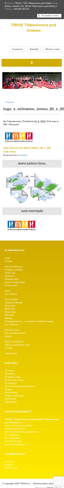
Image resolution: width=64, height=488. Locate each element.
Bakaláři (34, 49)
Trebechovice (14, 121)
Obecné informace (14, 266)
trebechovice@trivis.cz (16, 444)
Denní (8, 291)
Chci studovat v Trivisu (50, 16)
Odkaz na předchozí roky (17, 345)
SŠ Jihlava (10, 373)
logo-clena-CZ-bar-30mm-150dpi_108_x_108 (26, 147)
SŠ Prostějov (11, 392)
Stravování (10, 305)
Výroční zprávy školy (15, 282)
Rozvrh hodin (11, 299)
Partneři (8, 102)
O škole (8, 261)
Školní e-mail (52, 49)
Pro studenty (11, 294)
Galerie (8, 336)
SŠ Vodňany (11, 383)
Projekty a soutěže (14, 269)
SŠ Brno (9, 389)
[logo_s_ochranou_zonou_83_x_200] (18, 137)
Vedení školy (11, 353)
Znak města (9, 151)
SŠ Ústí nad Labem (14, 380)
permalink (22, 155)
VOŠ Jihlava (11, 402)
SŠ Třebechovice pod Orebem (19, 386)
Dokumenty (10, 312)
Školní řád (10, 309)
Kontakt (8, 348)
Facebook (17, 49)
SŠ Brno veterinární (14, 395)
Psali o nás (10, 273)
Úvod (7, 258)
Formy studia (11, 285)
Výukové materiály (14, 302)
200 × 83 (7, 124)
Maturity (9, 318)
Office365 (9, 315)
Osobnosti (10, 276)
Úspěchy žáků (11, 279)
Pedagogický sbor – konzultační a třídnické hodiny (29, 321)
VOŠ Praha (10, 399)
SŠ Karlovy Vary (12, 377)
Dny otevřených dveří (15, 333)
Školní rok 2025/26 (14, 341)
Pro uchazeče (11, 324)
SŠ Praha (9, 370)
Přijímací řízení (12, 330)
